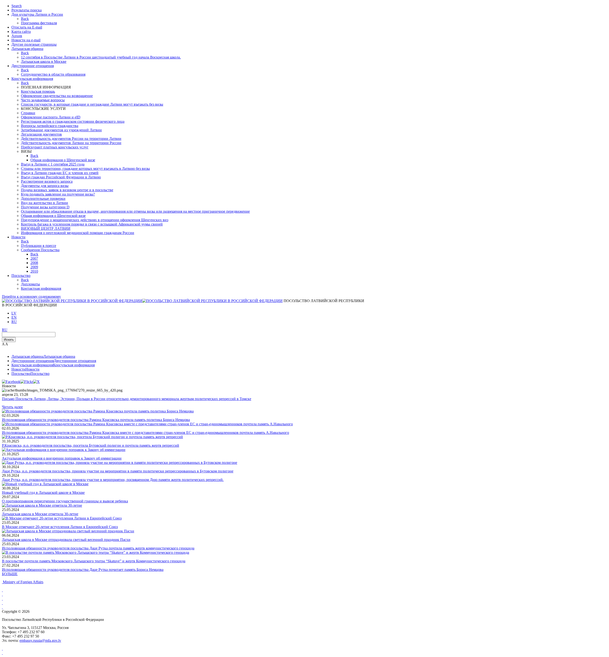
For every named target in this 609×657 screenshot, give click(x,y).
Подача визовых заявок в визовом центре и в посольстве (67, 190)
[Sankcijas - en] (2, 594)
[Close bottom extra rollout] (2, 653)
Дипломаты (30, 284)
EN (14, 317)
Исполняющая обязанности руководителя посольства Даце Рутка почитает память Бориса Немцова (82, 570)
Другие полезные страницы (34, 44)
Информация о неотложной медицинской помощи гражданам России (77, 233)
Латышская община (27, 49)
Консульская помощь (38, 91)
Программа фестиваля (39, 23)
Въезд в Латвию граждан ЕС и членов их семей (59, 173)
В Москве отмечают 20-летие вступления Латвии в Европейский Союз (60, 527)
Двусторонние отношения (32, 66)
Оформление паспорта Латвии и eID (50, 117)
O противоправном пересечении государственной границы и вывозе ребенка (65, 501)
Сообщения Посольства (40, 250)
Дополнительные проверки (43, 198)
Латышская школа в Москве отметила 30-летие (40, 514)
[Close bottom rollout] (2, 649)
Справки (28, 113)
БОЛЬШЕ (10, 574)
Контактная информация (41, 288)
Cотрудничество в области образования (53, 74)
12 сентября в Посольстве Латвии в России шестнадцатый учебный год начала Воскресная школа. (101, 57)
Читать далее (12, 407)
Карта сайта (21, 31)
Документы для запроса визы (45, 186)
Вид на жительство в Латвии (44, 203)
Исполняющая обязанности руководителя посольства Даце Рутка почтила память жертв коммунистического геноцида (98, 548)
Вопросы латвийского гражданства (49, 126)
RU (14, 322)
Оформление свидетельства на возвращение (57, 96)
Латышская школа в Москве (43, 61)
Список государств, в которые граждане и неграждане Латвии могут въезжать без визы (92, 104)
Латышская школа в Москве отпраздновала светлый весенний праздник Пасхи (66, 540)
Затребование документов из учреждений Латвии (61, 130)
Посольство (20, 276)
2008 (34, 263)
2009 (34, 267)
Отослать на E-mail (26, 27)
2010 (34, 271)
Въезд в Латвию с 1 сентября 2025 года (52, 164)
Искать (9, 339)
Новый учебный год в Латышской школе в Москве (43, 492)
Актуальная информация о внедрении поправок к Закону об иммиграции (62, 458)
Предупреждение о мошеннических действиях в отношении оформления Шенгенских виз (94, 220)
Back (25, 19)
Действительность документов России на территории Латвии (71, 139)
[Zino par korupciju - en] (2, 607)
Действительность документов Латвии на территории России (71, 143)
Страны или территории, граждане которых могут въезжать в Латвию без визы (85, 169)
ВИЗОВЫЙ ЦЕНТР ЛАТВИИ (45, 228)
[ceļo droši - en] (2, 599)
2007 (34, 258)
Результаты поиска (26, 10)
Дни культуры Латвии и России (37, 14)
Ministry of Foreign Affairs (23, 582)
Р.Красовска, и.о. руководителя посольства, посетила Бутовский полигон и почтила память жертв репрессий (90, 445)
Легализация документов (41, 134)
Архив (16, 36)
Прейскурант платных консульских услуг (54, 147)
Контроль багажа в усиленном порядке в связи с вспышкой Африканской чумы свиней (92, 224)
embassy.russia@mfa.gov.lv (40, 640)
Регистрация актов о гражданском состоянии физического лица (72, 121)
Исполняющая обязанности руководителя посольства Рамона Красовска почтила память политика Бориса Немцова (96, 420)
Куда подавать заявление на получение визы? (58, 194)
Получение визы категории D (45, 207)
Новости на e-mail (25, 40)
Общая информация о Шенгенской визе (62, 160)
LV (13, 313)
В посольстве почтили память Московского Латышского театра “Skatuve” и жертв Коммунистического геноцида (93, 561)
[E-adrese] (2, 603)
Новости (18, 237)
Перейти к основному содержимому (31, 296)
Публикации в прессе (38, 246)
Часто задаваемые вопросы (43, 100)
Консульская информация (32, 79)
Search (16, 6)
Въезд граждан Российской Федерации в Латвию (61, 177)
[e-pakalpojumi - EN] (2, 590)
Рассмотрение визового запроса (47, 181)
